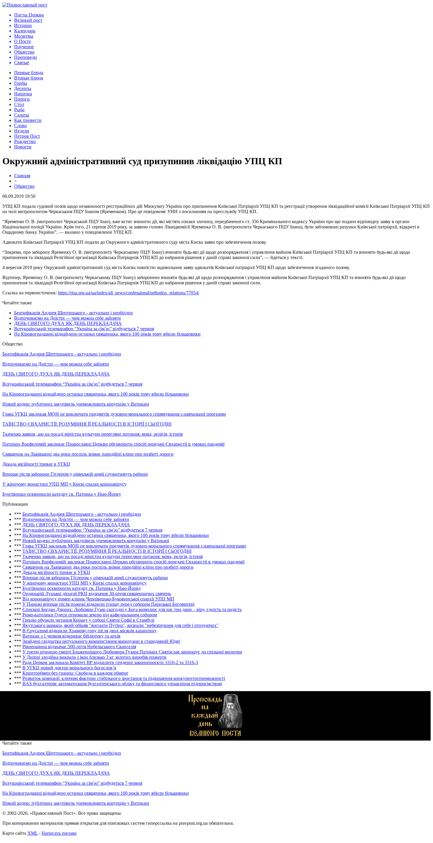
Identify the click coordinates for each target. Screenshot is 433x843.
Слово (20, 125)
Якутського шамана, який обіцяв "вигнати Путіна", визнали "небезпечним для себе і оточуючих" (120, 625)
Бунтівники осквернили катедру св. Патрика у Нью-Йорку (61, 494)
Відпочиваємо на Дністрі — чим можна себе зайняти (67, 318)
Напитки (23, 93)
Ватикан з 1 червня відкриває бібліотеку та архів (71, 635)
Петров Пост (27, 136)
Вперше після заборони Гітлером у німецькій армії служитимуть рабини (75, 474)
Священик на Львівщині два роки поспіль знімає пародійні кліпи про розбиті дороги (87, 454)
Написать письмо (59, 833)
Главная (22, 175)
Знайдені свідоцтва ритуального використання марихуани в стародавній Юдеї (101, 641)
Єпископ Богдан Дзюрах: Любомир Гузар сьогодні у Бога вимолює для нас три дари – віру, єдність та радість (132, 609)
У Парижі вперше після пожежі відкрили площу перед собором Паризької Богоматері (108, 604)
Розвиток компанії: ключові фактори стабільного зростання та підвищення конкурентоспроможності (123, 678)
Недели (21, 130)
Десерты (22, 88)
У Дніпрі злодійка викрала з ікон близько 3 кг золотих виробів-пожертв (94, 657)
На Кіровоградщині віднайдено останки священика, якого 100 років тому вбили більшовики (107, 333)
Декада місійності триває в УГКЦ (36, 464)
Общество (24, 186)
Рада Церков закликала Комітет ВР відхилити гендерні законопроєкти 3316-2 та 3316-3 (110, 662)
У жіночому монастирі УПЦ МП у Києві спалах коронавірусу (64, 484)
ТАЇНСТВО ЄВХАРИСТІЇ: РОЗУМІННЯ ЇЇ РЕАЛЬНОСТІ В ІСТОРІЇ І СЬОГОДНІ (86, 424)
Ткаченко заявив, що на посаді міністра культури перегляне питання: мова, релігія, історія (92, 434)
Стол (19, 104)
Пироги (22, 99)
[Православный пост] (24, 4)
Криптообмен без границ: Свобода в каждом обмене (75, 673)
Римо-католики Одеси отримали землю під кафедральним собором (89, 614)
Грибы (20, 83)
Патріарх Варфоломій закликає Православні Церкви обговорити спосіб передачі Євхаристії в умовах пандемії (113, 444)
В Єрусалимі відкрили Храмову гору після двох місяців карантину (89, 630)
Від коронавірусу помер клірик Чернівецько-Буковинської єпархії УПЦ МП (98, 598)
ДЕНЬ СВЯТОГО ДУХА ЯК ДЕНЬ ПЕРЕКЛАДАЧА (68, 323)
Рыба (19, 109)
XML (32, 833)
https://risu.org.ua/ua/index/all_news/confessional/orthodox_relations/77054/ (128, 292)
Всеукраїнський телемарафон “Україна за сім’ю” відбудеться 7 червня (84, 328)
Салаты (21, 114)
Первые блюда (28, 72)
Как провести (28, 120)
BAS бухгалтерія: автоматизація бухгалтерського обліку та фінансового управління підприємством (122, 683)
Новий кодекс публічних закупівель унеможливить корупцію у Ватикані (75, 403)
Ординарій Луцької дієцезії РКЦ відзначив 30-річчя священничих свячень (96, 593)
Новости (23, 146)
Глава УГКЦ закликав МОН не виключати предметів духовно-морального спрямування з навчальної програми (114, 413)
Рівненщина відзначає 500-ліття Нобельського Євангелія (79, 646)
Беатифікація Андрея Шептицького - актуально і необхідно (73, 312)
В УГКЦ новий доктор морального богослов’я (69, 667)
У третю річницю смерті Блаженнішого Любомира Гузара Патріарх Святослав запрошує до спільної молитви (132, 651)
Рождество (25, 141)
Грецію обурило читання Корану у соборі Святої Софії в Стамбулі (88, 620)
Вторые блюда (28, 77)
